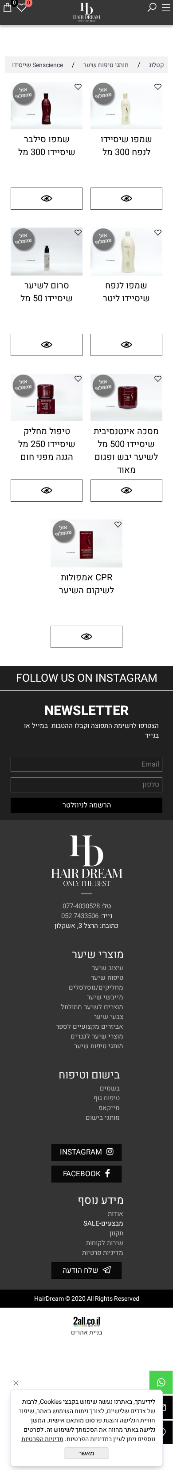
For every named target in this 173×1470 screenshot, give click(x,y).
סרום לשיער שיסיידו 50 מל (46, 292)
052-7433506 (79, 916)
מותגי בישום (103, 1117)
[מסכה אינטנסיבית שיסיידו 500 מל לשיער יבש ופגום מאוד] (126, 419)
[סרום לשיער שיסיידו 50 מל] (47, 273)
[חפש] (151, 7)
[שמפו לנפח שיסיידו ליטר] (126, 273)
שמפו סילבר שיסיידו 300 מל (46, 146)
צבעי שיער (108, 1017)
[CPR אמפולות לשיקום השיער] (86, 565)
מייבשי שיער (105, 997)
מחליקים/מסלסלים (96, 987)
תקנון (116, 1233)
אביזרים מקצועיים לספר (89, 1026)
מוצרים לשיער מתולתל (92, 1007)
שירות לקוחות (104, 1243)
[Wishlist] (21, 7)
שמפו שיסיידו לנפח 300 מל (126, 146)
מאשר (86, 1453)
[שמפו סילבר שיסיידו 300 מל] (47, 127)
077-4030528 (81, 906)
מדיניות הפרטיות (42, 1439)
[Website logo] (86, 11)
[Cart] (7, 7)
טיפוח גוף (107, 1098)
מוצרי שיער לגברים (97, 1036)
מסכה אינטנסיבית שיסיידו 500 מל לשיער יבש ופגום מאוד (126, 450)
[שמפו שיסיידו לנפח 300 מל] (126, 127)
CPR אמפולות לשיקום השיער (86, 584)
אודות (115, 1213)
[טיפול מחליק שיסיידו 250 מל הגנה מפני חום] (47, 419)
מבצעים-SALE (103, 1223)
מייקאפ (109, 1108)
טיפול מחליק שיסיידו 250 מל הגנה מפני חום (46, 444)
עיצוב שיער (107, 968)
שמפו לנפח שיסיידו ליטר (126, 292)
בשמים (110, 1088)
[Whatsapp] (161, 1384)
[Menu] (165, 7)
